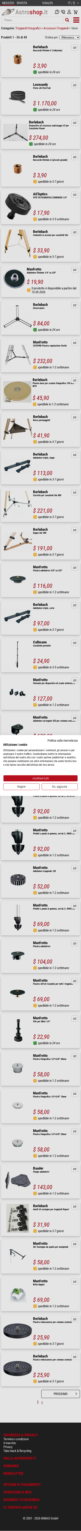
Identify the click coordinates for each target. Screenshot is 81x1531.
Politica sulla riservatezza (63, 740)
